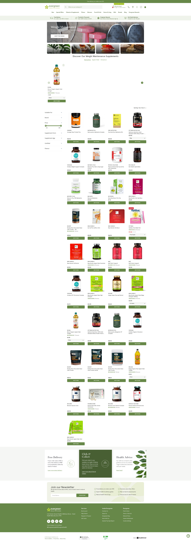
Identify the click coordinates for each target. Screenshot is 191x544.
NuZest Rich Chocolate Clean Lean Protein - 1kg (74, 228)
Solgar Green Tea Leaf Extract (115, 295)
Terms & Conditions (48, 538)
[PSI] (105, 539)
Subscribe (82, 495)
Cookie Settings (127, 521)
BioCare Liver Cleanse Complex (116, 405)
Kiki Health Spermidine (134, 166)
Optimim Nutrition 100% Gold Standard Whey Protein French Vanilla (95, 332)
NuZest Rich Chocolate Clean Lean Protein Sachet (95, 369)
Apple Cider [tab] (95, 60)
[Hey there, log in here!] (113, 7)
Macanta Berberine (92, 198)
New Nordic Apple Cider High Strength (95, 296)
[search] (65, 7)
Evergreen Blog (106, 516)
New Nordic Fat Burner (73, 263)
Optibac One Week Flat (134, 228)
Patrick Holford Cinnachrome (136, 405)
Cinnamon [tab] (104, 60)
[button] (76, 231)
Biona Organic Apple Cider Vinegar (74, 332)
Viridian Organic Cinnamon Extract (136, 332)
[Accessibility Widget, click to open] (188, 536)
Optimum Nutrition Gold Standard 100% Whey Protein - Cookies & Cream (136, 133)
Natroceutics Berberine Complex (96, 132)
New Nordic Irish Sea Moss (135, 198)
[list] (95, 82)
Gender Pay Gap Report (108, 521)
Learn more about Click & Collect (89, 472)
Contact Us (105, 511)
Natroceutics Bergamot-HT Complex (115, 332)
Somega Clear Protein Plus (74, 132)
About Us (104, 513)
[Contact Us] (129, 7)
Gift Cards (84, 518)
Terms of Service (127, 513)
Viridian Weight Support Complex (75, 166)
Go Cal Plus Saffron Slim (94, 228)
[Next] (142, 83)
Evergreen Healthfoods (52, 537)
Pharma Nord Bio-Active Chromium (94, 406)
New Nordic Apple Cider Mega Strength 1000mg (136, 296)
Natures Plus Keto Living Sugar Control (95, 167)
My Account (84, 511)
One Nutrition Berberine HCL (115, 132)
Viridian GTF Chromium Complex (75, 295)
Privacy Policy (56, 538)
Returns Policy (63, 538)
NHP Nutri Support (113, 263)
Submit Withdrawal (128, 518)
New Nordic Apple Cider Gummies (96, 263)
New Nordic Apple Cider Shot (74, 439)
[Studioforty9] (139, 538)
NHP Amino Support (134, 263)
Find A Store (126, 511)
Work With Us (105, 518)
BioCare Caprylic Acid (72, 405)
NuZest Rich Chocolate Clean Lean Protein (74, 369)
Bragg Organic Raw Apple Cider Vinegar (137, 369)
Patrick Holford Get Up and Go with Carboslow (116, 167)
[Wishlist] (137, 7)
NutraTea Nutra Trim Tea (114, 198)
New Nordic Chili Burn (114, 228)
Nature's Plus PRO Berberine (74, 198)
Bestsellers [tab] (87, 60)
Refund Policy (126, 516)
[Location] (133, 7)
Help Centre (84, 513)
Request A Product (86, 516)
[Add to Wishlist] (63, 65)
